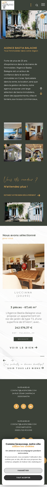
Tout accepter (23, 477)
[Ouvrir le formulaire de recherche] (36, 5)
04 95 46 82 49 (23, 387)
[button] (4, 360)
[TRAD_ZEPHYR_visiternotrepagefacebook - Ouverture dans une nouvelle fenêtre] (16, 406)
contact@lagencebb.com (23, 390)
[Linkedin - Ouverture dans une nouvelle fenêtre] (30, 406)
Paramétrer (23, 470)
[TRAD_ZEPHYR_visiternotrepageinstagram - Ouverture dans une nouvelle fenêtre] (23, 406)
